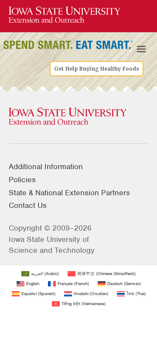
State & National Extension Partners (69, 192)
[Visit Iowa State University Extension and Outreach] (78, 117)
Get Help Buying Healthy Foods (96, 68)
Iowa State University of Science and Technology (52, 245)
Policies (22, 179)
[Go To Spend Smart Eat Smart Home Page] (64, 15)
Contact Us (28, 205)
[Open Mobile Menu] (141, 49)
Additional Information (46, 166)
